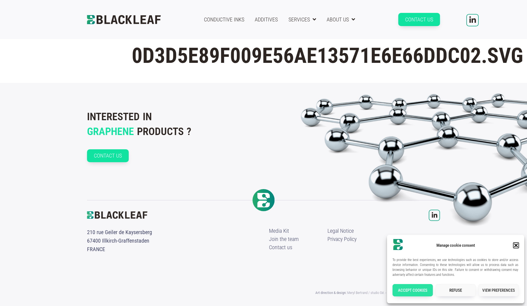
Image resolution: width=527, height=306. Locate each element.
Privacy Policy (342, 239)
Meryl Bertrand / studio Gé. (366, 293)
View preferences (498, 290)
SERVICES (299, 19)
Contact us (280, 247)
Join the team (284, 239)
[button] (516, 245)
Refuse (455, 290)
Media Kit (279, 231)
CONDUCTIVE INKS (224, 19)
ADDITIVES (266, 19)
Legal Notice (340, 231)
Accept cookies (412, 290)
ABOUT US (338, 19)
